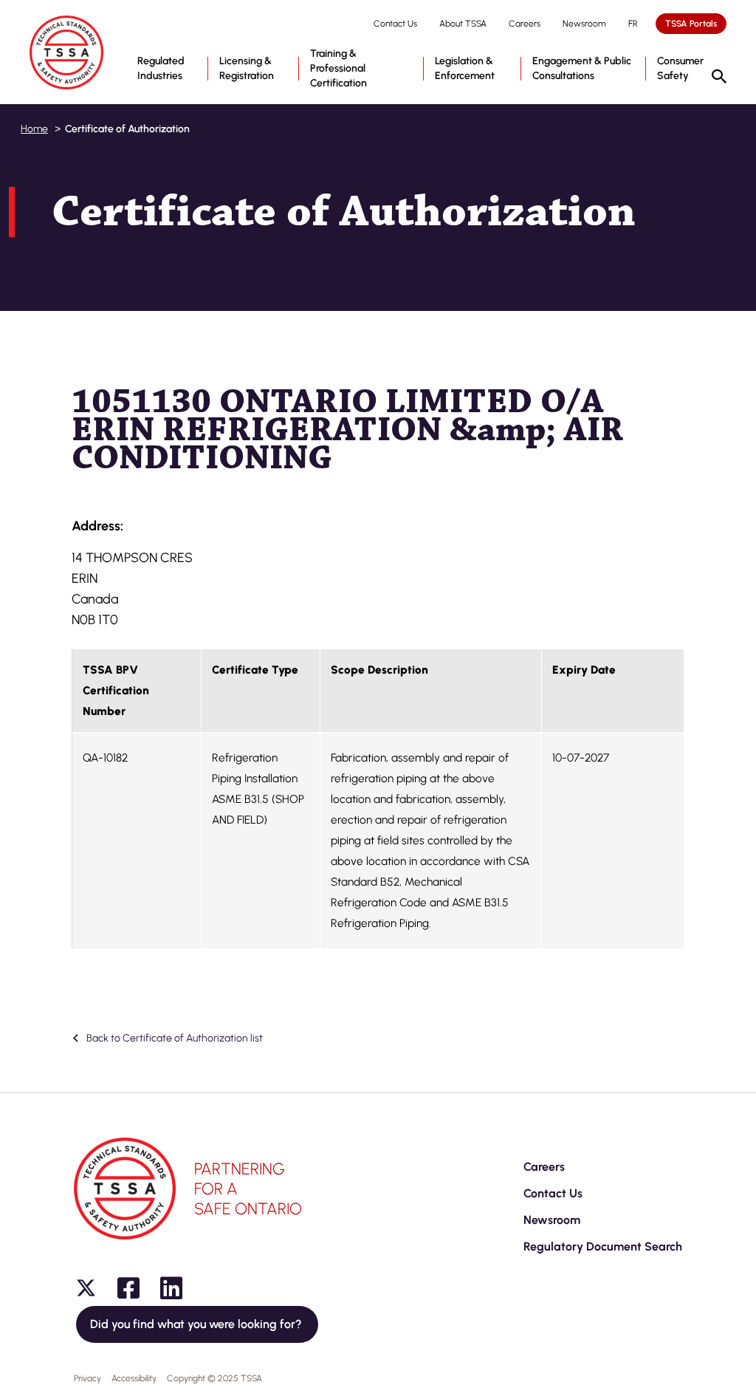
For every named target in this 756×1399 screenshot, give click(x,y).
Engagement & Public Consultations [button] (581, 68)
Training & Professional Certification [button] (338, 68)
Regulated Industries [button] (161, 68)
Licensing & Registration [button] (246, 68)
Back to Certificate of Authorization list (173, 1038)
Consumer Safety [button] (680, 68)
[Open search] (719, 77)
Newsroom (584, 23)
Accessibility (134, 1378)
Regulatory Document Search (602, 1246)
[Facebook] (128, 1288)
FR (633, 23)
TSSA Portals (691, 23)
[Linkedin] (171, 1288)
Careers (524, 23)
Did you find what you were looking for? (197, 1324)
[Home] (66, 52)
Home (34, 129)
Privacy (87, 1378)
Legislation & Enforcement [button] (465, 68)
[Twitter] (85, 1288)
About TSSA (463, 23)
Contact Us (395, 23)
